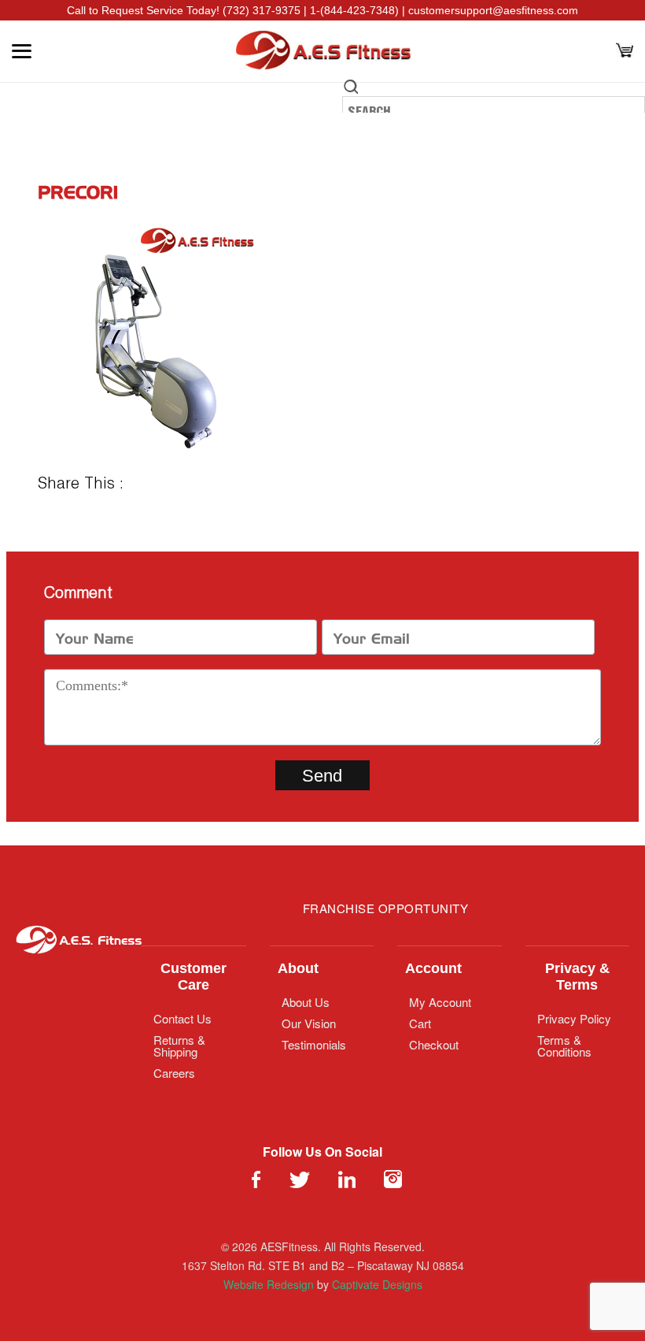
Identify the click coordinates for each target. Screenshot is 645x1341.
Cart (420, 1023)
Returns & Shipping (179, 1045)
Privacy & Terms (577, 976)
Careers (174, 1072)
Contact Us (182, 1018)
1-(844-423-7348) (354, 10)
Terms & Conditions (564, 1045)
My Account (440, 1002)
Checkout (434, 1044)
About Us (306, 1002)
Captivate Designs (377, 1284)
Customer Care (193, 976)
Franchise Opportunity (386, 908)
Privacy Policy (574, 1018)
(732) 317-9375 (261, 10)
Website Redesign (268, 1284)
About (298, 968)
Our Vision (309, 1023)
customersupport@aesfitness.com (493, 10)
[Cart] (624, 52)
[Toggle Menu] (21, 51)
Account (433, 968)
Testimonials (314, 1044)
